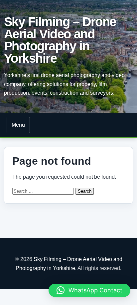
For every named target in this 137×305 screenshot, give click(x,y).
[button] (89, 290)
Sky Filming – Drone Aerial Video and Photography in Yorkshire (60, 39)
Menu (18, 125)
